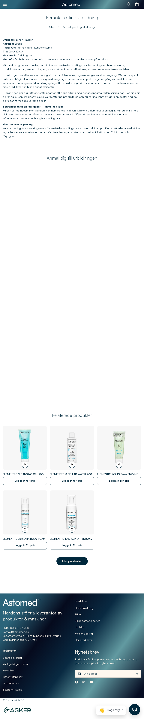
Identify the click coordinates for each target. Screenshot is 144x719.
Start (52, 27)
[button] (137, 4)
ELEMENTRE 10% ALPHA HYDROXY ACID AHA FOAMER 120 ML (71, 539)
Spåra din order (12, 657)
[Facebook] (76, 682)
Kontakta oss (11, 683)
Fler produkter (72, 561)
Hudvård (80, 627)
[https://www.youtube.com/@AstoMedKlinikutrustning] (91, 682)
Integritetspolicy (12, 676)
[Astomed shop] (72, 4)
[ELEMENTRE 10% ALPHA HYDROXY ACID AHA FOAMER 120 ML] (72, 512)
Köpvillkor (9, 670)
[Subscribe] (137, 674)
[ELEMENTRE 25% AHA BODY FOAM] (25, 512)
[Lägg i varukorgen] (25, 465)
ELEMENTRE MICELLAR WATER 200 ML (71, 474)
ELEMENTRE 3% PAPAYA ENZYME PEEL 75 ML (117, 474)
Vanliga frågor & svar (15, 664)
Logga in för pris (25, 480)
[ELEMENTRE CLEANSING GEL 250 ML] (25, 448)
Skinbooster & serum (87, 620)
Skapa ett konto (12, 689)
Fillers (78, 614)
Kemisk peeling (84, 633)
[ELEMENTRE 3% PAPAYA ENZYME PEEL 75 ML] (119, 448)
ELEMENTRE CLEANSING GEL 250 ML (23, 474)
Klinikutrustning (84, 608)
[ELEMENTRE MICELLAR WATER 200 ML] (72, 448)
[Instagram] (83, 682)
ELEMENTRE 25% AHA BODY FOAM (24, 538)
